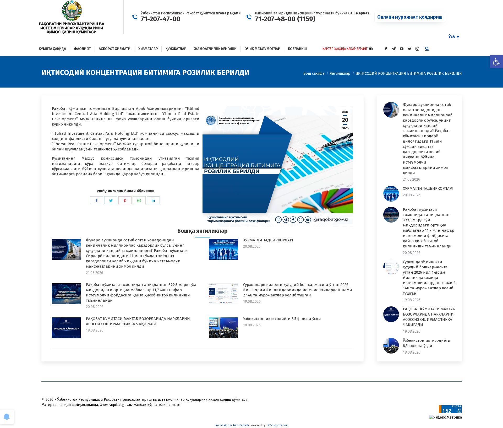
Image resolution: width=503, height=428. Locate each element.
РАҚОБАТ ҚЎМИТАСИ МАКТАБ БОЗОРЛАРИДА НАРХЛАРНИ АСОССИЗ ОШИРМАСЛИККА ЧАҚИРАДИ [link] (138, 321)
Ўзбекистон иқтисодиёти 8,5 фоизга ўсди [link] (282, 318)
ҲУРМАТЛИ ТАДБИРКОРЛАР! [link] (268, 240)
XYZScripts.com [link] (278, 425)
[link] (496, 61)
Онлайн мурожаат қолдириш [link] (409, 17)
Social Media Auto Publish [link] (232, 425)
